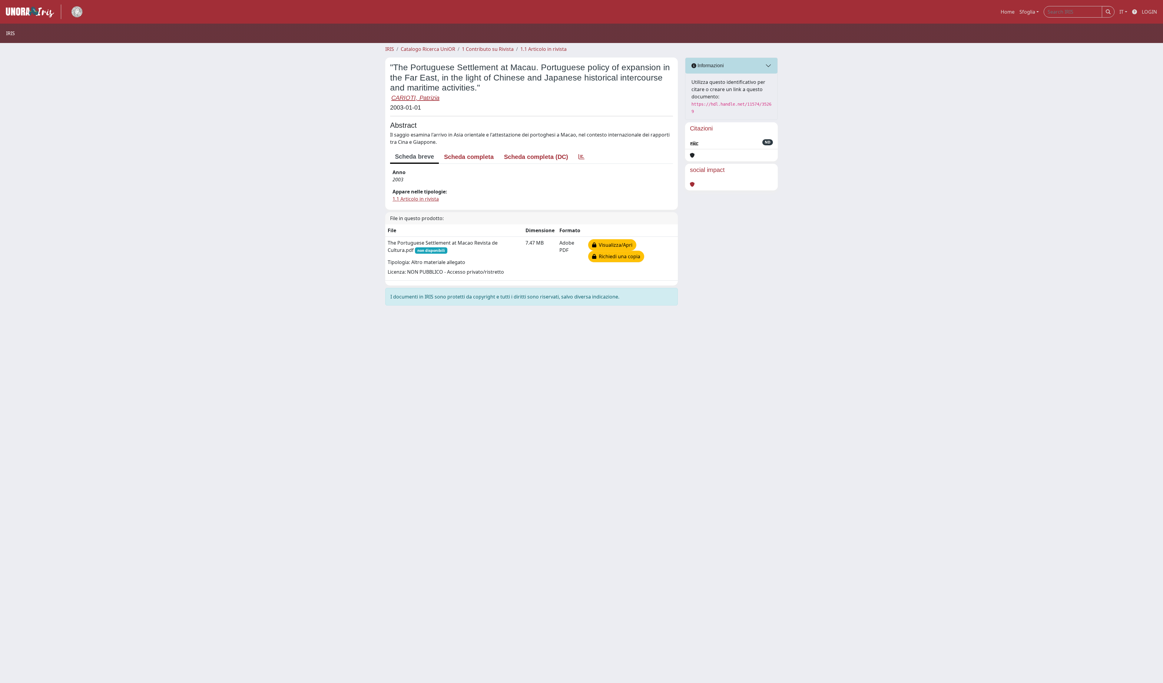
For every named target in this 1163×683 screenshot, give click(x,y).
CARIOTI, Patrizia (415, 97)
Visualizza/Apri (614, 245)
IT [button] (1121, 11)
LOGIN (1149, 11)
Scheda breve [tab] (414, 156)
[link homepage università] (77, 12)
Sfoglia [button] (1027, 11)
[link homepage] (32, 12)
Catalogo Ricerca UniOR (428, 49)
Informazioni (710, 65)
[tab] (581, 156)
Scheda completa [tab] (469, 156)
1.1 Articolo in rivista (543, 49)
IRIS (389, 49)
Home (1008, 11)
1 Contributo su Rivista (488, 49)
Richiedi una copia (618, 256)
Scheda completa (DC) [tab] (536, 156)
